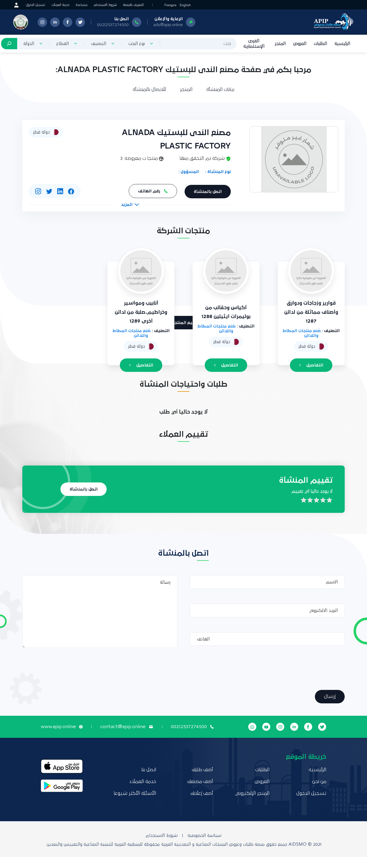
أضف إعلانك (201, 793)
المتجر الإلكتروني (252, 793)
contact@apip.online (122, 727)
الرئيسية (342, 43)
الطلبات (320, 43)
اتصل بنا (148, 770)
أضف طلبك (202, 770)
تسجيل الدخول (35, 4)
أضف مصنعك (200, 782)
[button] (130, 204)
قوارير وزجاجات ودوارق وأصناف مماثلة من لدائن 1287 (311, 312)
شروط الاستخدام (105, 4)
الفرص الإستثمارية (253, 43)
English (185, 5)
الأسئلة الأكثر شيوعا (135, 793)
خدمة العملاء (60, 4)
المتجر (280, 43)
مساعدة (81, 4)
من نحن (319, 782)
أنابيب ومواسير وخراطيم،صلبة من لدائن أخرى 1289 (141, 312)
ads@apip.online (168, 25)
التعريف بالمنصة (133, 4)
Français (170, 5)
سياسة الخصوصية (204, 835)
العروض (299, 43)
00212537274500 (113, 25)
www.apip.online (58, 727)
